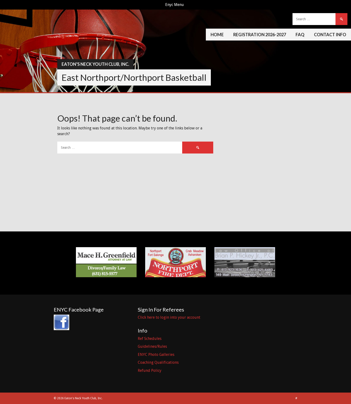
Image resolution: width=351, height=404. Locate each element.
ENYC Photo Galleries (156, 354)
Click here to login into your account (169, 317)
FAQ (300, 34)
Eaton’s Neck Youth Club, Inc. (95, 64)
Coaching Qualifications (158, 362)
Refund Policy (149, 370)
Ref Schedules (149, 338)
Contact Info (330, 34)
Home (217, 34)
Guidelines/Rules (152, 346)
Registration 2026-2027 (259, 34)
